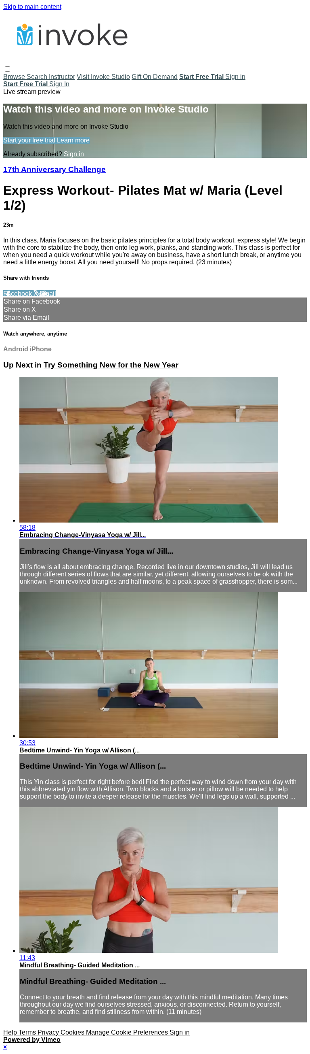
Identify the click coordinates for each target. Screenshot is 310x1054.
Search (38, 76)
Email (48, 293)
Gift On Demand (155, 76)
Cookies (73, 1032)
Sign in (235, 76)
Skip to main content (32, 6)
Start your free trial (30, 140)
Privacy (49, 1032)
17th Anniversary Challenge (54, 169)
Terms (28, 1032)
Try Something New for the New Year (111, 365)
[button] (7, 69)
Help (11, 1032)
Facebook (18, 293)
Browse (15, 76)
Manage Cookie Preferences (128, 1032)
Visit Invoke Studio (103, 76)
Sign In (59, 84)
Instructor (62, 76)
